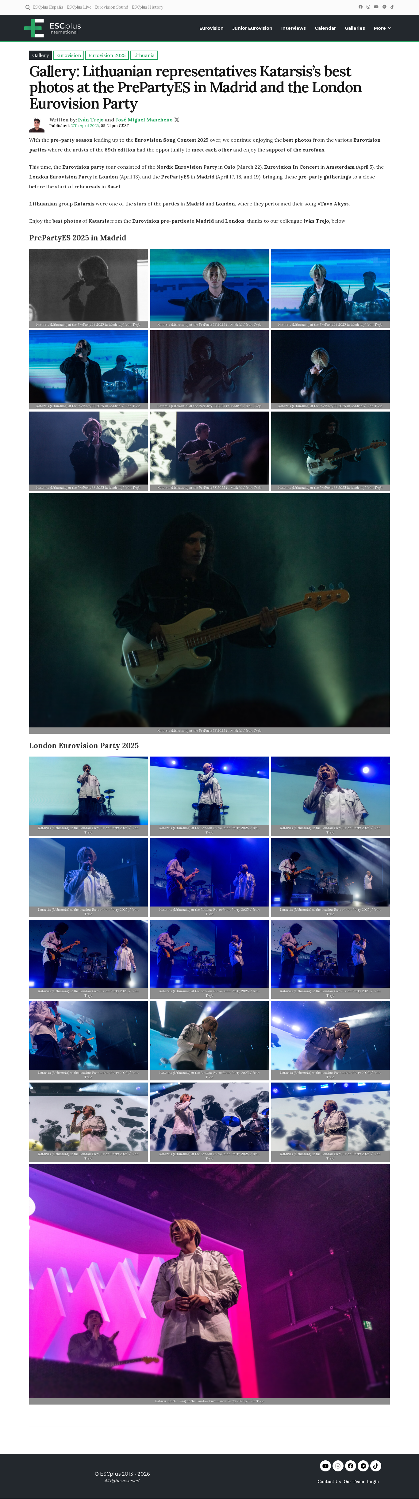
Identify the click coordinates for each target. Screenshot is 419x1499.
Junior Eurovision (252, 28)
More (380, 28)
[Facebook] (360, 7)
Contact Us (329, 1481)
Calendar (325, 28)
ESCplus (110, 1474)
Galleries (355, 28)
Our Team (354, 1481)
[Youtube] (325, 1465)
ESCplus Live (79, 7)
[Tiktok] (375, 1465)
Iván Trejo (91, 120)
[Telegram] (384, 7)
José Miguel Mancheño (144, 120)
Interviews (293, 28)
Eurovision (211, 28)
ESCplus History (147, 7)
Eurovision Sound (111, 7)
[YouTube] (376, 7)
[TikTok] (392, 7)
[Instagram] (368, 7)
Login (373, 1481)
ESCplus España (48, 7)
